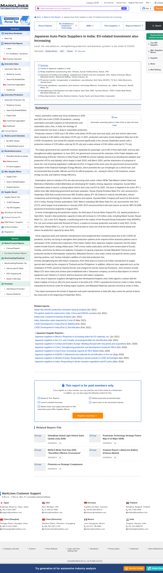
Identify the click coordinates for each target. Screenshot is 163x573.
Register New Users (136, 3)
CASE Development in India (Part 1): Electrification (57, 327)
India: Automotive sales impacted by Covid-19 (54, 320)
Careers (32, 549)
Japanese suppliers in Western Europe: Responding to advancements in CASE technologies (76, 358)
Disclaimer (94, 549)
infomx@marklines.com (95, 529)
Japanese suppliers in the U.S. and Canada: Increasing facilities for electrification (71, 340)
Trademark (134, 549)
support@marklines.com (12, 512)
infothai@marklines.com (137, 512)
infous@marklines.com (53, 512)
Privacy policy (113, 549)
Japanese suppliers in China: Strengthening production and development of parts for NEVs (75, 347)
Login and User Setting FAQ (73, 550)
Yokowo (70, 51)
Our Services (109, 3)
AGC (62, 51)
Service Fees (121, 3)
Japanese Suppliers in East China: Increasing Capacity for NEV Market (67, 351)
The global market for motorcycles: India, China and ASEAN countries (65, 313)
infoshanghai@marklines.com (14, 529)
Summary (44, 65)
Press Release (51, 549)
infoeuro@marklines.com (96, 512)
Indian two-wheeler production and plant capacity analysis (60, 310)
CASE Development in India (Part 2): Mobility (54, 324)
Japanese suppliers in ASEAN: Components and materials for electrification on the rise (74, 354)
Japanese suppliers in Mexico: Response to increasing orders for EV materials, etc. (72, 337)
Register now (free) (86, 416)
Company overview (11, 549)
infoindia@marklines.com (138, 529)
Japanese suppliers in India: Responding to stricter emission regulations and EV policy (74, 361)
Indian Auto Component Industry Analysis (52, 317)
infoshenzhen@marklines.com (56, 529)
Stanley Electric (51, 51)
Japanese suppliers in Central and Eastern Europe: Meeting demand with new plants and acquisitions (80, 344)
